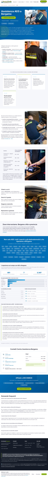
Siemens (18, 252)
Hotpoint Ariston (36, 248)
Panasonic (31, 250)
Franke (4, 248)
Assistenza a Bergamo (11, 5)
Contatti (31, 1)
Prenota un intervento (9, 365)
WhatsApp (5, 23)
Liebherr (11, 250)
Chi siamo (27, 1)
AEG (2, 246)
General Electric (17, 248)
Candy (32, 246)
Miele (15, 250)
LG (7, 250)
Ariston (11, 246)
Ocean (27, 250)
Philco (36, 250)
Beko (20, 246)
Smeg (22, 252)
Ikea (44, 248)
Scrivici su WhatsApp (9, 358)
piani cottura (24, 259)
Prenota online (36, 1)
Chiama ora (44, 1)
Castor (36, 246)
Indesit (4, 250)
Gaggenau (8, 248)
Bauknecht (15, 246)
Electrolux (44, 246)
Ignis (41, 248)
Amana (6, 246)
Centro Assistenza (4, 5)
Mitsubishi (19, 250)
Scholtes (13, 252)
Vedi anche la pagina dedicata (7, 59)
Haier (22, 248)
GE (12, 248)
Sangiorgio (8, 252)
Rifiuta (33, 474)
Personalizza (38, 474)
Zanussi (31, 252)
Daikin (40, 246)
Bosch (28, 246)
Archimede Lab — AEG (8, 138)
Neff (23, 250)
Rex (39, 250)
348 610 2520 (7, 354)
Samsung (43, 250)
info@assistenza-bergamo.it (10, 361)
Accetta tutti (44, 474)
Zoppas (40, 252)
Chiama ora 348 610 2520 (9, 17)
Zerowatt (35, 252)
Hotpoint (30, 248)
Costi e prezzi (39, 445)
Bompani (23, 246)
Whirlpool (26, 252)
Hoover (26, 248)
